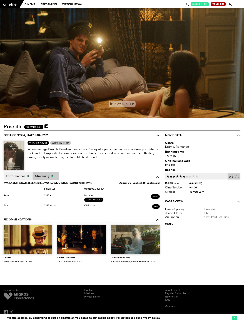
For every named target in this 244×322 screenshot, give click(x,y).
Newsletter (171, 296)
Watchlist (34, 126)
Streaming (49, 4)
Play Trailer (122, 104)
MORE (169, 224)
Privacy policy (92, 296)
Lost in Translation (66, 257)
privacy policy (150, 318)
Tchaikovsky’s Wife (120, 257)
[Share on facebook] (46, 126)
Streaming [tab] (42, 176)
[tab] (38, 143)
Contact (88, 290)
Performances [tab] (16, 176)
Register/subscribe (175, 293)
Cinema (30, 4)
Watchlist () (72, 4)
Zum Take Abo (94, 199)
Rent (155, 196)
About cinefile (173, 290)
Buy (156, 206)
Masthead (89, 293)
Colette (7, 257)
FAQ (167, 299)
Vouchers (170, 306)
